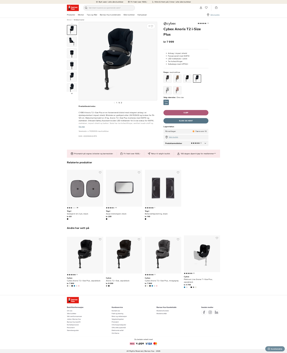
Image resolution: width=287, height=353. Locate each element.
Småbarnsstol (79, 20)
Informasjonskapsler (119, 325)
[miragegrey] (167, 79)
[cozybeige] (177, 79)
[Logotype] (73, 8)
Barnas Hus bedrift (73, 322)
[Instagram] (210, 312)
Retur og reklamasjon (119, 316)
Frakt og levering (117, 314)
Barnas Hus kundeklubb (110, 15)
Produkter (71, 15)
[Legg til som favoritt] (100, 172)
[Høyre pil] (121, 102)
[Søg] (86, 8)
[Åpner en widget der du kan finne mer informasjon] (275, 349)
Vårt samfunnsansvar (74, 316)
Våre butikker (129, 15)
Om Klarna (115, 333)
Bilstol (69, 20)
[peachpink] (177, 90)
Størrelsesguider (73, 330)
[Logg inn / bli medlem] (201, 7)
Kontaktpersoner (73, 325)
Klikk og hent (186, 121)
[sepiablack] (187, 79)
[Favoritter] (206, 7)
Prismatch (115, 322)
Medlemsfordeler (163, 311)
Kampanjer (142, 15)
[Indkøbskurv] (217, 8)
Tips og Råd (92, 15)
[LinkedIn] (216, 312)
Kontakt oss (116, 311)
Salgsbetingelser (118, 319)
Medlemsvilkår (162, 314)
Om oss (69, 311)
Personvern (71, 328)
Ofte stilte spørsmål (119, 328)
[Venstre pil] (114, 102)
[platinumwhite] (167, 90)
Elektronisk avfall (117, 330)
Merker (81, 15)
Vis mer (82, 127)
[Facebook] (204, 312)
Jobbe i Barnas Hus (74, 319)
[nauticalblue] (197, 79)
